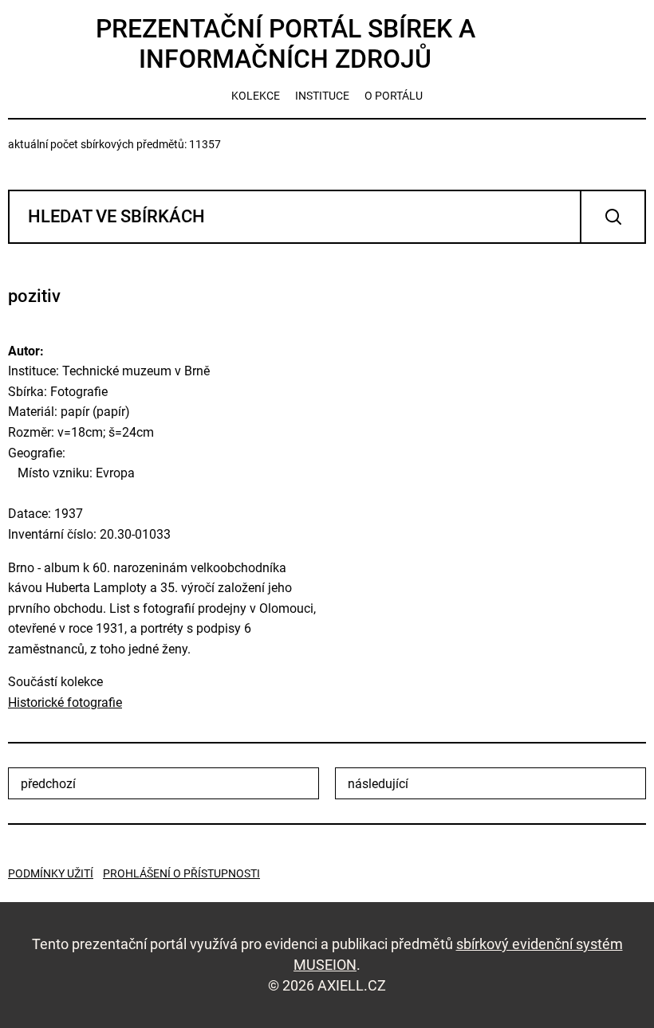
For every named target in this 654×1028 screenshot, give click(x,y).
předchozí (48, 783)
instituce (322, 95)
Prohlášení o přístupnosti (181, 873)
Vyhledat (613, 217)
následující (378, 783)
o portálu (393, 95)
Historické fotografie (65, 702)
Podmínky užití (50, 873)
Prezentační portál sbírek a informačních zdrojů (285, 44)
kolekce (255, 95)
